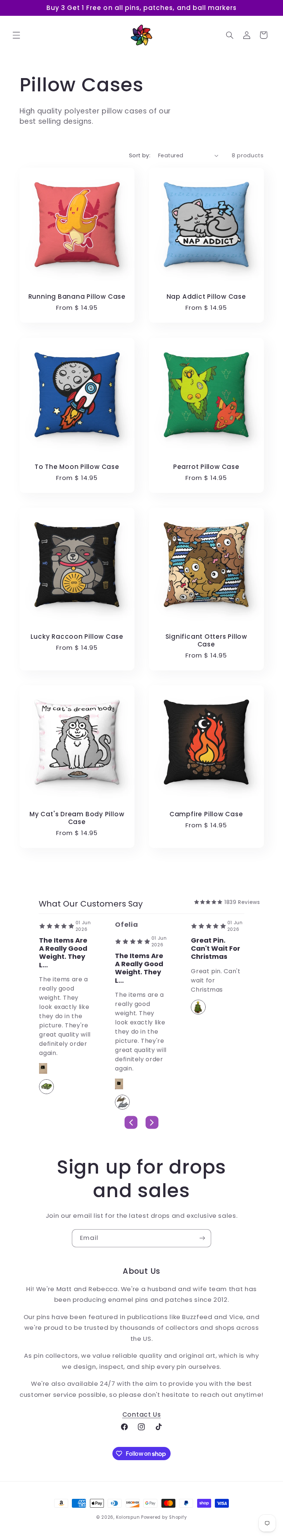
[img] (208, 902)
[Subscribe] (202, 1238)
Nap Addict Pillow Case (206, 297)
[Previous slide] (131, 1122)
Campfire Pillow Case (206, 814)
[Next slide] (152, 1122)
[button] (16, 35)
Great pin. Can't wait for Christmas (215, 948)
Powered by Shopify (164, 1517)
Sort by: (139, 155)
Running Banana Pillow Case (76, 297)
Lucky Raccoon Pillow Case (76, 637)
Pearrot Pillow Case (206, 467)
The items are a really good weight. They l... (63, 952)
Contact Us (141, 1414)
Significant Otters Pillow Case (206, 640)
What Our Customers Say (91, 903)
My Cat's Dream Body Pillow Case (76, 818)
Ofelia (126, 924)
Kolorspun (128, 1517)
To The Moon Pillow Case (76, 467)
